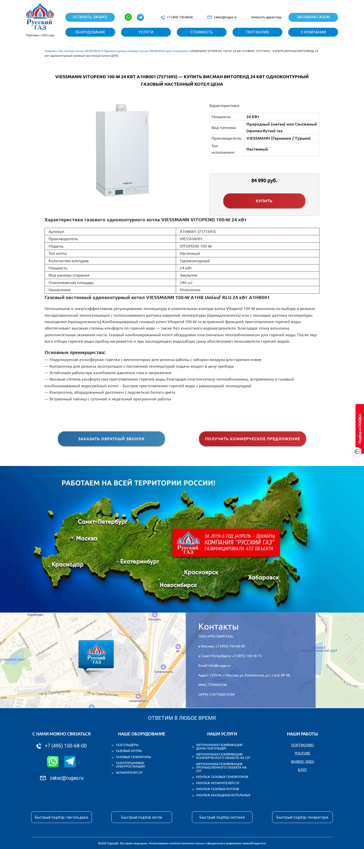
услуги (145, 32)
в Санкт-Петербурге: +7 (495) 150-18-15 (230, 656)
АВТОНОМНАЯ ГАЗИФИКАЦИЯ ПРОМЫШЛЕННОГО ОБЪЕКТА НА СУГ (221, 767)
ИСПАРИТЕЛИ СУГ (129, 772)
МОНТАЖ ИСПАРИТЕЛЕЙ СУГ (218, 783)
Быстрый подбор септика (222, 817)
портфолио (257, 32)
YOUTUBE (302, 753)
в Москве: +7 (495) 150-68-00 (221, 646)
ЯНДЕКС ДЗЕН (302, 762)
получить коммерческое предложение (252, 439)
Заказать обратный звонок (111, 439)
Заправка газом (313, 17)
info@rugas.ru (219, 666)
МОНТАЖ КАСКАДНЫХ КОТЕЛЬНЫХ (223, 795)
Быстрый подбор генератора (302, 817)
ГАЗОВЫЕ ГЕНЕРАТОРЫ (133, 757)
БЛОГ (302, 770)
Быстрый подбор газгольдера (61, 817)
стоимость (201, 32)
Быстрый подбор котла (141, 817)
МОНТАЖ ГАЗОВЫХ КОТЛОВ (217, 789)
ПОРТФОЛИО (302, 745)
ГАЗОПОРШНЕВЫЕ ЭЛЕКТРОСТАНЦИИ (130, 764)
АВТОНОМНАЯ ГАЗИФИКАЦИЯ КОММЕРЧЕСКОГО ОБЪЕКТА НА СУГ (223, 755)
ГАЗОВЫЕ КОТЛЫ (129, 750)
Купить (264, 201)
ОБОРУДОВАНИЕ (90, 32)
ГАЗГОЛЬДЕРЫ (127, 744)
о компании (313, 32)
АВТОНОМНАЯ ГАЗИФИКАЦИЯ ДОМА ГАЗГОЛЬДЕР (219, 746)
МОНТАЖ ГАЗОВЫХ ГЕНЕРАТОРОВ (222, 776)
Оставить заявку (90, 17)
